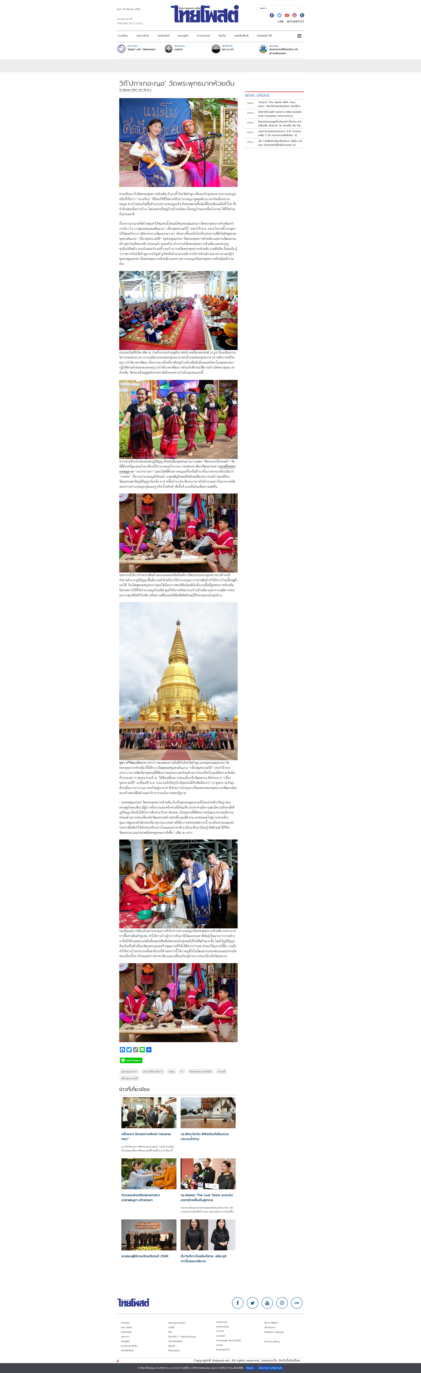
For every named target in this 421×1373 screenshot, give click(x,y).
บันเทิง (222, 36)
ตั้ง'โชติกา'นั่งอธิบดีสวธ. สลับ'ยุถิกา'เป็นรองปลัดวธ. (203, 1259)
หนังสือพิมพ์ (241, 36)
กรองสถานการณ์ (177, 1323)
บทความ (125, 1336)
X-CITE (220, 1331)
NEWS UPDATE (257, 95)
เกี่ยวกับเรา (269, 1327)
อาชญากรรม (222, 1326)
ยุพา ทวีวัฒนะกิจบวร (153, 1071)
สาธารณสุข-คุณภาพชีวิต (228, 1340)
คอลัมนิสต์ (163, 36)
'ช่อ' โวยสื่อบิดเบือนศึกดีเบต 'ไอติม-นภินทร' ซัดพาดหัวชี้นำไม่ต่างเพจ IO (280, 143)
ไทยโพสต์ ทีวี (264, 36)
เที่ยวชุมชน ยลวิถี (129, 1078)
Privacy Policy (272, 1341)
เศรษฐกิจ (183, 36)
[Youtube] (287, 15)
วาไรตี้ (171, 1327)
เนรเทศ (178, 49)
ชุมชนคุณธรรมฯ (129, 1071)
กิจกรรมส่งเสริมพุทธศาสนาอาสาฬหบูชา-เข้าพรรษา (140, 1197)
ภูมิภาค (171, 1346)
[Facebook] (272, 15)
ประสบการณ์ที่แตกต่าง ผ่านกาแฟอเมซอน (283, 51)
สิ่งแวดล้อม (174, 1350)
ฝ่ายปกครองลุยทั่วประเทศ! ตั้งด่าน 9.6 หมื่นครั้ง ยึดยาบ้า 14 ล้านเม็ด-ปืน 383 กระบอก (280, 124)
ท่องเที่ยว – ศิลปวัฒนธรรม (182, 1336)
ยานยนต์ (220, 1336)
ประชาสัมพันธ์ (175, 1341)
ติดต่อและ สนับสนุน (274, 1332)
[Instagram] (294, 15)
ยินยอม (250, 1368)
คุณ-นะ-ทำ (228, 49)
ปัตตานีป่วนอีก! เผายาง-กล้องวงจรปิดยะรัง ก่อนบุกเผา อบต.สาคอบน (280, 114)
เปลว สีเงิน (142, 36)
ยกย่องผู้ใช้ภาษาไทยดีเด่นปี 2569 (144, 1256)
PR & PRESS (271, 1323)
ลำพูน (171, 1071)
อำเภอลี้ (221, 1071)
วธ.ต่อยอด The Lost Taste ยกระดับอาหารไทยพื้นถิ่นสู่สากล (207, 1197)
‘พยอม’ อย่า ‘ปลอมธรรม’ (141, 49)
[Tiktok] (302, 15)
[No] (417, 1368)
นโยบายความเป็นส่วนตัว (270, 1368)
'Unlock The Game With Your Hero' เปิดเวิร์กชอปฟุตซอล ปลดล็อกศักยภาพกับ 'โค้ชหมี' (279, 104)
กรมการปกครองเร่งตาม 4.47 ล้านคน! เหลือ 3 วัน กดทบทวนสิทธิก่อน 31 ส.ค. (279, 133)
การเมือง (123, 36)
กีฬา (170, 1332)
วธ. (182, 1071)
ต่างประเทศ (203, 36)
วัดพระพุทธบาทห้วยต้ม (200, 1071)
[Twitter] (279, 15)
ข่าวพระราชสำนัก (129, 1346)
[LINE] (296, 1302)
